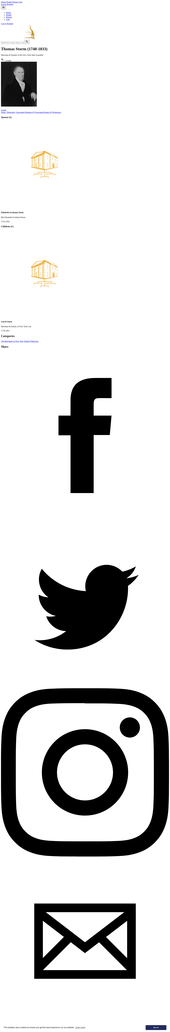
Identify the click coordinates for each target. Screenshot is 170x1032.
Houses (15, 2)
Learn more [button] (80, 1027)
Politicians (34, 341)
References (56, 112)
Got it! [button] (156, 1028)
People (9, 2)
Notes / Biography (8, 112)
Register (10, 4)
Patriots (27, 341)
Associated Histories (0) (25, 112)
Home (3, 2)
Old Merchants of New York (12, 341)
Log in (3, 4)
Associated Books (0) (43, 112)
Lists (20, 2)
